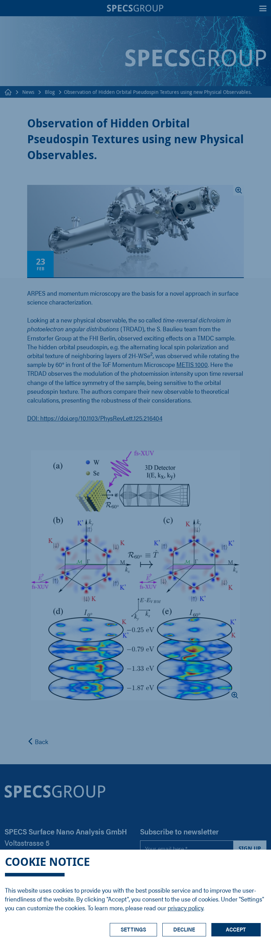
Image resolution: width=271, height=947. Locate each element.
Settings (133, 929)
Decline (184, 929)
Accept (236, 929)
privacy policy (185, 907)
